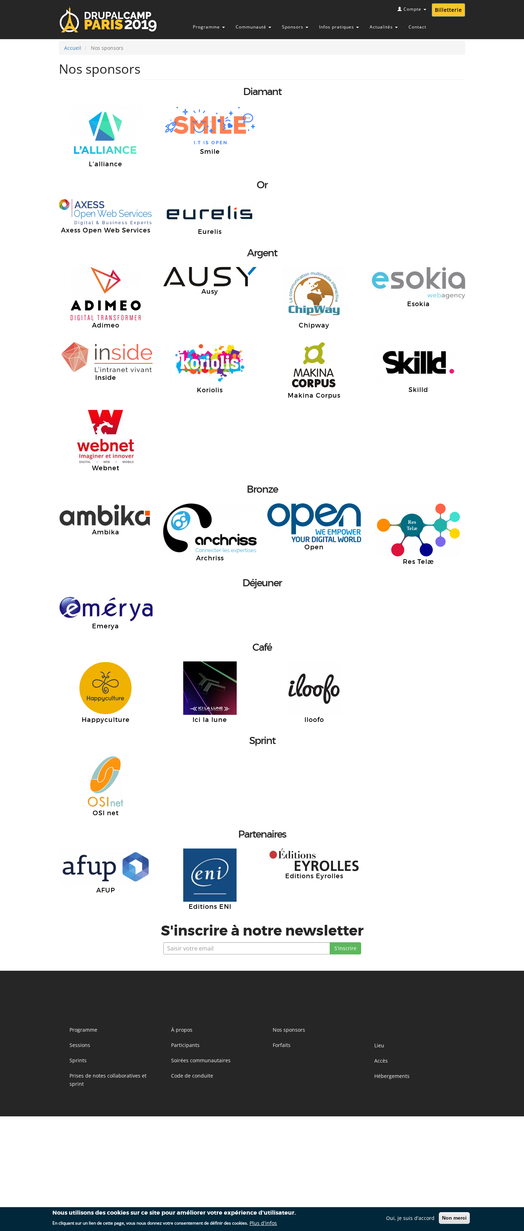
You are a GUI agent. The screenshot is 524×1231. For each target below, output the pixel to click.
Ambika (105, 532)
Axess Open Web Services (105, 230)
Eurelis (210, 232)
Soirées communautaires (201, 1060)
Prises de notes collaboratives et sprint (108, 1079)
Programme (207, 27)
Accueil (72, 47)
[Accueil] (115, 19)
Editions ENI (210, 907)
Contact (417, 27)
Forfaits (282, 1045)
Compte (412, 9)
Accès (381, 1060)
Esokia (418, 304)
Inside (105, 378)
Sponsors (293, 27)
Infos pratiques (337, 27)
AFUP (105, 890)
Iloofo (314, 720)
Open (314, 547)
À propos (181, 1029)
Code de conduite (192, 1075)
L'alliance (105, 164)
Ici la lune (209, 720)
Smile (210, 152)
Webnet (105, 468)
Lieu (379, 1045)
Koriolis (210, 390)
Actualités (382, 27)
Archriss (210, 558)
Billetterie (448, 9)
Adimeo (105, 325)
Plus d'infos (263, 1222)
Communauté (252, 27)
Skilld (418, 390)
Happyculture (106, 720)
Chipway (314, 325)
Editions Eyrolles (314, 876)
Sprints (78, 1060)
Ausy (209, 291)
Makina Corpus (314, 395)
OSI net (106, 813)
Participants (185, 1045)
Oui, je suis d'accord (410, 1218)
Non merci (454, 1218)
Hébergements (392, 1076)
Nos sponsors (289, 1029)
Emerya (105, 626)
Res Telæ (418, 562)
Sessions (80, 1045)
